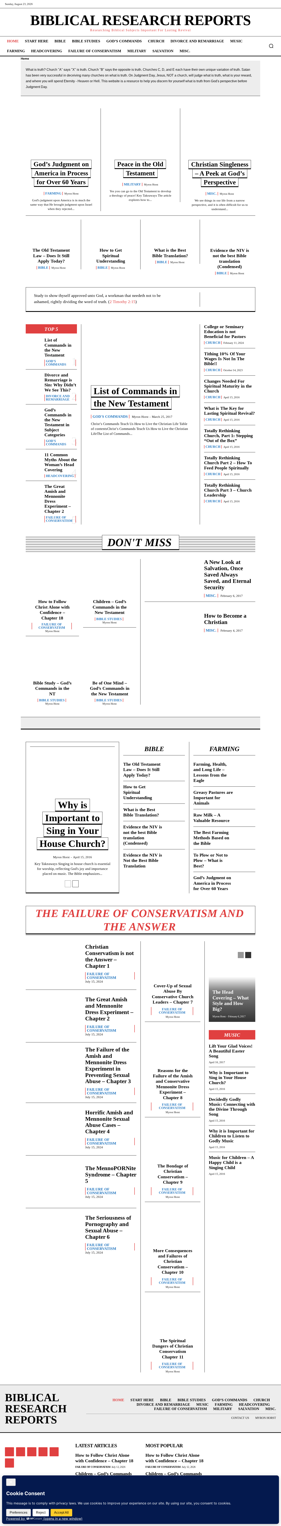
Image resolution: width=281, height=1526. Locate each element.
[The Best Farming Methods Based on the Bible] (246, 835)
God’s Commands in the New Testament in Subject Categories (57, 422)
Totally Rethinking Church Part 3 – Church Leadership (228, 490)
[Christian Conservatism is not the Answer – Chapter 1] (53, 963)
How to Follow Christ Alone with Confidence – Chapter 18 (52, 609)
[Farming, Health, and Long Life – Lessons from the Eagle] (246, 767)
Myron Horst (71, 193)
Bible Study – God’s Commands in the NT (52, 688)
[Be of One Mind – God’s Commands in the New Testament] (109, 661)
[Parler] (31, 1451)
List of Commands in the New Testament (57, 347)
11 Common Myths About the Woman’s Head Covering (60, 462)
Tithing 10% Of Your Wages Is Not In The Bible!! (224, 358)
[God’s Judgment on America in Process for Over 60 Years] (61, 136)
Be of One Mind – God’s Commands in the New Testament (109, 688)
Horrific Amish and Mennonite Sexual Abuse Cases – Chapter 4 (109, 1122)
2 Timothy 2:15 (122, 301)
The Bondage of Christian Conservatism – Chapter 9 (172, 1174)
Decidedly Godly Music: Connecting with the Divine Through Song (232, 1107)
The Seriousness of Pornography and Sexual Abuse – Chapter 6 (108, 1227)
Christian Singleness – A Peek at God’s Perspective (219, 173)
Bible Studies (109, 619)
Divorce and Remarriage (58, 398)
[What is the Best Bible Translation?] (170, 235)
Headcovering (60, 476)
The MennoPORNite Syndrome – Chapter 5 (110, 1174)
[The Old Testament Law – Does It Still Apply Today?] (51, 235)
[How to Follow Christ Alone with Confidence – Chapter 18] (52, 580)
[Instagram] (20, 1451)
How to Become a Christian (225, 618)
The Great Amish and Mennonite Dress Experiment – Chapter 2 (57, 499)
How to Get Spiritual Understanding (110, 256)
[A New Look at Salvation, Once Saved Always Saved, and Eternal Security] (172, 575)
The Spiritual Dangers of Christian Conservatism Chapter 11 (172, 1348)
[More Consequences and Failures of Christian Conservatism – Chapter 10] (172, 1228)
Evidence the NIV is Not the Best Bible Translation (142, 860)
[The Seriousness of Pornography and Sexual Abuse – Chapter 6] (53, 1234)
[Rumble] (43, 1451)
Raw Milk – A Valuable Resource (211, 817)
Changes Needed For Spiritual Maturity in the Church (228, 386)
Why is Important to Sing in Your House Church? (228, 1077)
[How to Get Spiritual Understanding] (110, 235)
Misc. (212, 193)
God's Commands (56, 363)
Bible (43, 267)
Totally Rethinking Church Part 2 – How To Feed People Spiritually (228, 462)
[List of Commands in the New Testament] (33, 344)
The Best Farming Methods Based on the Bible (211, 838)
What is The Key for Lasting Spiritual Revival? (229, 411)
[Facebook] (9, 1451)
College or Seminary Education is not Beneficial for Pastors (225, 331)
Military (132, 184)
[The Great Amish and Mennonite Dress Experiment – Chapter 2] (33, 491)
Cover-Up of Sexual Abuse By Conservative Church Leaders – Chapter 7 (172, 994)
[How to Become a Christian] (172, 622)
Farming (53, 193)
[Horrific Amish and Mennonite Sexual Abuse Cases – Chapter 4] (53, 1129)
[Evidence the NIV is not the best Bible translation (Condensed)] (229, 235)
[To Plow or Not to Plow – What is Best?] (246, 858)
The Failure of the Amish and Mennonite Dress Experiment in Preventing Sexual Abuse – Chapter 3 (108, 1065)
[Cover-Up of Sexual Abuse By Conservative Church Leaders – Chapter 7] (172, 963)
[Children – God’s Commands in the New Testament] (109, 580)
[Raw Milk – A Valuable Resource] (246, 817)
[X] (9, 1462)
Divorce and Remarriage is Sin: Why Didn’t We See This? (60, 382)
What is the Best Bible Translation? (170, 253)
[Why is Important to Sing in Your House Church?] (72, 778)
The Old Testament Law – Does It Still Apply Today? (51, 256)
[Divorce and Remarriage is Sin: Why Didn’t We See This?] (33, 379)
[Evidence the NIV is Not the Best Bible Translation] (175, 858)
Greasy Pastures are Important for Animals (213, 798)
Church (213, 342)
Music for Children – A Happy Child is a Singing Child (231, 1162)
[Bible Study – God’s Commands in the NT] (52, 661)
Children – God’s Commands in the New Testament (110, 607)
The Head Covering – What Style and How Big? (230, 1000)
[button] (271, 46)
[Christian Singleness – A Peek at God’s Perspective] (219, 136)
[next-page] (75, 883)
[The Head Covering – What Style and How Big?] (232, 985)
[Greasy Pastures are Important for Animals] (246, 795)
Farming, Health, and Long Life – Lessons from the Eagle (210, 772)
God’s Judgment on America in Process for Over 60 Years (61, 173)
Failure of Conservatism (59, 519)
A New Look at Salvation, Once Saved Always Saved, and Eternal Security (227, 574)
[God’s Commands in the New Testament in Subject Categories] (33, 414)
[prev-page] (68, 883)
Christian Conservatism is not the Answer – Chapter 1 (109, 956)
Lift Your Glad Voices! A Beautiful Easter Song (230, 1050)
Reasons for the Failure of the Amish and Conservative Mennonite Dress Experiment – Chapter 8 (173, 1084)
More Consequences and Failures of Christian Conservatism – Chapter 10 (172, 1261)
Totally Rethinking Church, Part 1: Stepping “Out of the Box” (228, 435)
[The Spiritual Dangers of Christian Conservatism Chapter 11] (172, 1318)
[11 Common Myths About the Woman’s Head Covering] (33, 459)
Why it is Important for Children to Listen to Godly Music (231, 1135)
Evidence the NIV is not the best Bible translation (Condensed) (229, 258)
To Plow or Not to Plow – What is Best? (210, 860)
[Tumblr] (54, 1451)
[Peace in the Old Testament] (140, 136)
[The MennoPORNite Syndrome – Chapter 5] (53, 1182)
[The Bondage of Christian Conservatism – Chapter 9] (172, 1143)
